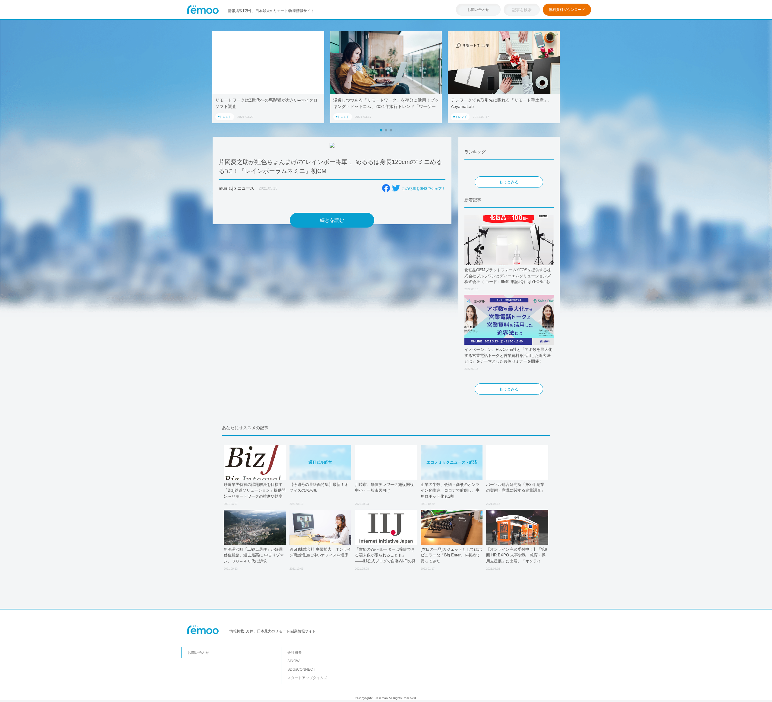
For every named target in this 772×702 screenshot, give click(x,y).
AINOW (293, 661)
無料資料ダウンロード (567, 10)
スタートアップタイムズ (307, 678)
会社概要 (294, 652)
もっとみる (509, 182)
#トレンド (225, 116)
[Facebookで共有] (386, 188)
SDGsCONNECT (301, 669)
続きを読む (332, 220)
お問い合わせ (478, 10)
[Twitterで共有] (396, 188)
